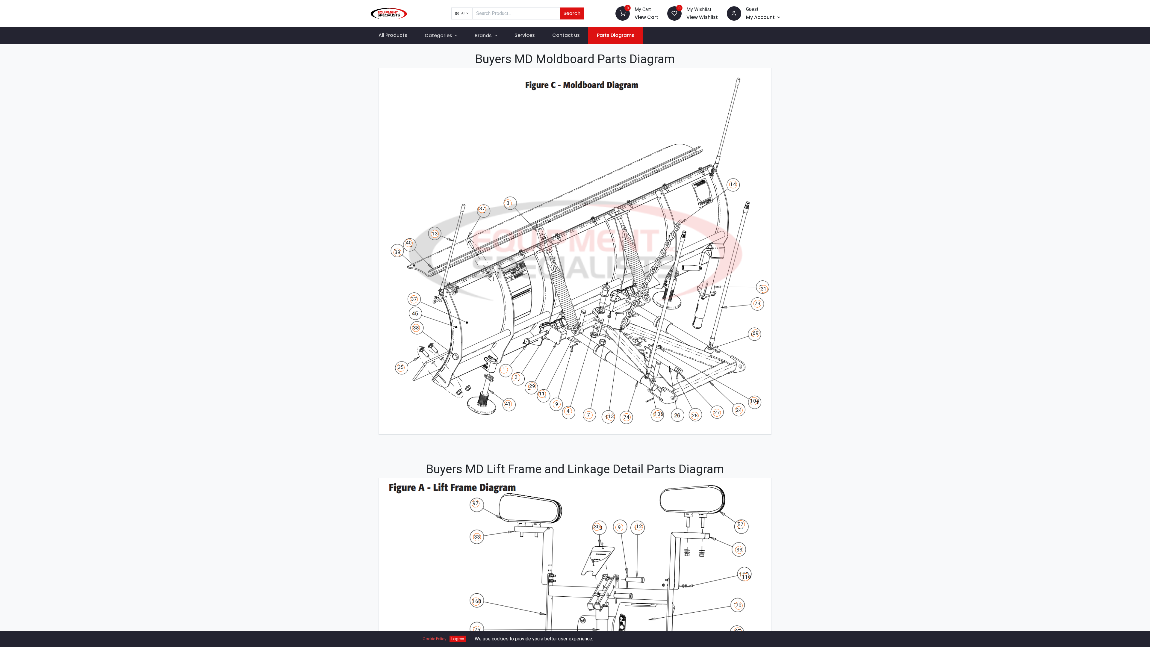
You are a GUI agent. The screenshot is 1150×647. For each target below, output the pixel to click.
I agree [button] (457, 638)
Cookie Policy (435, 638)
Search (572, 13)
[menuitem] (393, 35)
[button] (462, 13)
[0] (622, 13)
